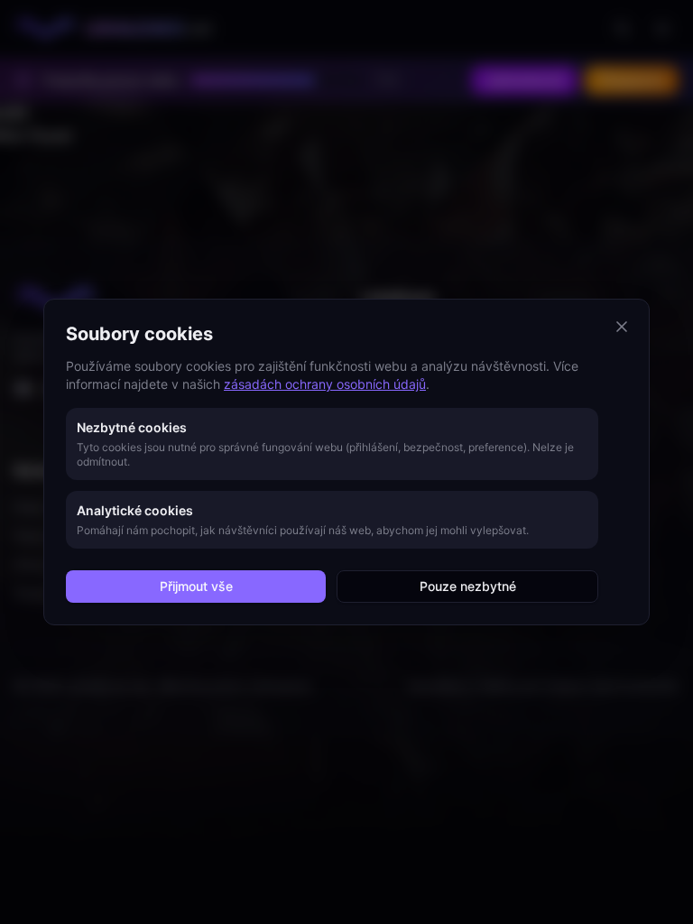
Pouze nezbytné (468, 586)
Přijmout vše (196, 586)
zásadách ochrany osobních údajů (325, 384)
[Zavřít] (621, 326)
